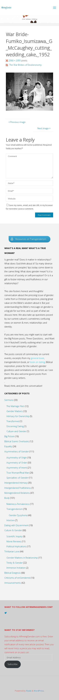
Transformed (13, 421)
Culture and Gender (16, 431)
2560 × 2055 (15, 60)
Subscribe (13, 664)
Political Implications (16, 546)
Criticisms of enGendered (17, 577)
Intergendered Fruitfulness (17, 487)
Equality (8, 446)
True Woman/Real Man (18, 472)
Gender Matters (15, 411)
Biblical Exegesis (12, 572)
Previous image (18, 122)
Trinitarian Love (11, 551)
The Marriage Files (16, 406)
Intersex (11, 520)
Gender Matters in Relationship (22, 557)
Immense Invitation (16, 567)
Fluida (28, 690)
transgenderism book (15, 362)
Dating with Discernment (16, 525)
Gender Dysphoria (18, 515)
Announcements (12, 582)
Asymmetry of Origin (17, 457)
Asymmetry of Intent (17, 467)
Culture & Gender (13, 530)
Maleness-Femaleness (18, 504)
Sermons (8, 400)
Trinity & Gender (15, 562)
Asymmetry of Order (17, 462)
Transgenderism (15, 509)
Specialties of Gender (17, 477)
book (41, 358)
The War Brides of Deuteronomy (25, 64)
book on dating (37, 362)
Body (7, 497)
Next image (43, 128)
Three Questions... (35, 338)
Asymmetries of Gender (16, 451)
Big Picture (9, 436)
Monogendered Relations (17, 492)
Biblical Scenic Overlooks (16, 441)
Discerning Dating (15, 426)
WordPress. (39, 690)
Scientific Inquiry (14, 536)
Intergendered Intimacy (16, 482)
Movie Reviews (14, 541)
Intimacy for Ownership (18, 416)
